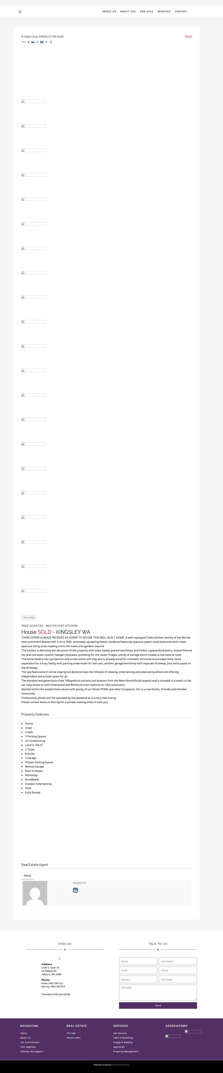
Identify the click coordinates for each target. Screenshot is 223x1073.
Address (46, 964)
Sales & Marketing (123, 1037)
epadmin (79, 883)
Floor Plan (29, 617)
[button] (198, 11)
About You (128, 11)
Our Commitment (29, 1042)
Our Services (120, 1033)
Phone (45, 980)
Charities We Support (31, 1051)
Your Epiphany (28, 1046)
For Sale (146, 11)
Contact (181, 11)
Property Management (125, 1051)
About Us (109, 11)
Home (23, 1033)
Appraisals (119, 1046)
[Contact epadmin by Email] (75, 890)
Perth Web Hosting (120, 1064)
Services (164, 11)
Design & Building (123, 1042)
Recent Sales (73, 1037)
